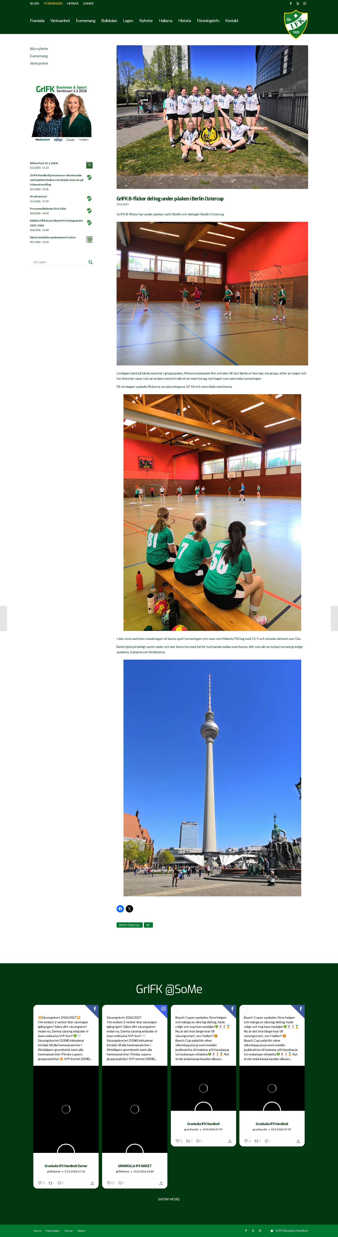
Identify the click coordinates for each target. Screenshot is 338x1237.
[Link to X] (297, 3)
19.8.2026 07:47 (212, 1129)
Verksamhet (39, 63)
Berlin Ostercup (129, 925)
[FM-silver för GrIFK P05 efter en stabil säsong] (334, 618)
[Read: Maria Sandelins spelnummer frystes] (90, 240)
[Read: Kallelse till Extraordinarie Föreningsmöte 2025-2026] (90, 223)
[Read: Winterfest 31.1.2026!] (90, 165)
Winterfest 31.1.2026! (44, 163)
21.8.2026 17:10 (75, 1171)
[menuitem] (36, 3)
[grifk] (296, 24)
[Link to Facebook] (290, 3)
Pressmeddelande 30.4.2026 (48, 208)
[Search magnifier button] (90, 262)
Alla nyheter (39, 49)
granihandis (191, 1129)
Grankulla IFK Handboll (203, 1124)
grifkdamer (54, 1171)
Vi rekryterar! (38, 196)
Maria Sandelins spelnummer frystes (53, 237)
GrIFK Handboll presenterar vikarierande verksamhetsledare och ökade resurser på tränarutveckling (56, 180)
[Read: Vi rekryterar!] (90, 199)
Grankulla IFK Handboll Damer (66, 1166)
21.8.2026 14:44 (143, 1171)
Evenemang (39, 56)
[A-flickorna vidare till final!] (3, 618)
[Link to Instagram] (304, 3)
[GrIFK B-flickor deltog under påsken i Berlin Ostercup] (212, 119)
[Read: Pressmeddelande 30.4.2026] (90, 211)
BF (148, 925)
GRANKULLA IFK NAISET (135, 1166)
